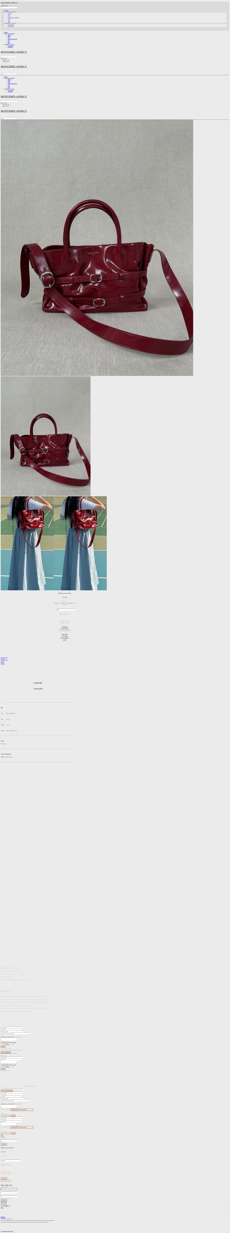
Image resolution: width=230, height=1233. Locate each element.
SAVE (3, 1046)
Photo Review (7, 1048)
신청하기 (3, 1200)
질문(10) (2, 662)
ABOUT (10, 13)
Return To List (5, 1115)
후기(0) (2, 661)
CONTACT (11, 26)
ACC (9, 19)
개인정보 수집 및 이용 (7, 1037)
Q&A (9, 22)
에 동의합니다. (12, 1037)
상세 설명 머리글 (4, 657)
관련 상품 (3, 664)
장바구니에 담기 (5, 1180)
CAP (9, 16)
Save (13, 1115)
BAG (9, 15)
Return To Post (5, 1133)
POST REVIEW (5, 1052)
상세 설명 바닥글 (4, 660)
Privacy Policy (3, 1217)
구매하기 (3, 1144)
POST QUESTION (6, 1090)
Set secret (4, 1113)
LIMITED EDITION (13, 17)
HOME (6, 10)
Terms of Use (3, 1216)
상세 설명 (3, 658)
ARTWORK (11, 25)
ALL (9, 20)
